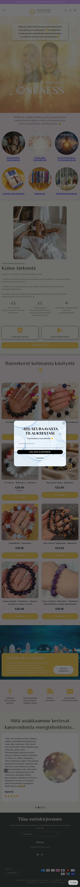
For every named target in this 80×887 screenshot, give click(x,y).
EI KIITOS (40, 458)
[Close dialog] (63, 423)
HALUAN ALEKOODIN (40, 452)
